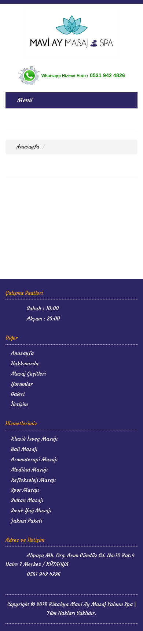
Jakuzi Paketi (26, 520)
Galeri (17, 394)
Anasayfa (27, 146)
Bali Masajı (23, 449)
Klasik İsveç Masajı (34, 438)
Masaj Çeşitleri (28, 373)
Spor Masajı (24, 490)
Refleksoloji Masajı (33, 480)
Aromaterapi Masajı (34, 459)
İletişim (19, 404)
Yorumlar (21, 384)
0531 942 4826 (42, 574)
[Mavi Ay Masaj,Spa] (72, 31)
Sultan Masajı (26, 500)
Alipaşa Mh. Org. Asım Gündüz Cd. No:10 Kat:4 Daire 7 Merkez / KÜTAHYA (70, 559)
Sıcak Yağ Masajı (30, 510)
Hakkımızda (24, 363)
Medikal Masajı (29, 469)
